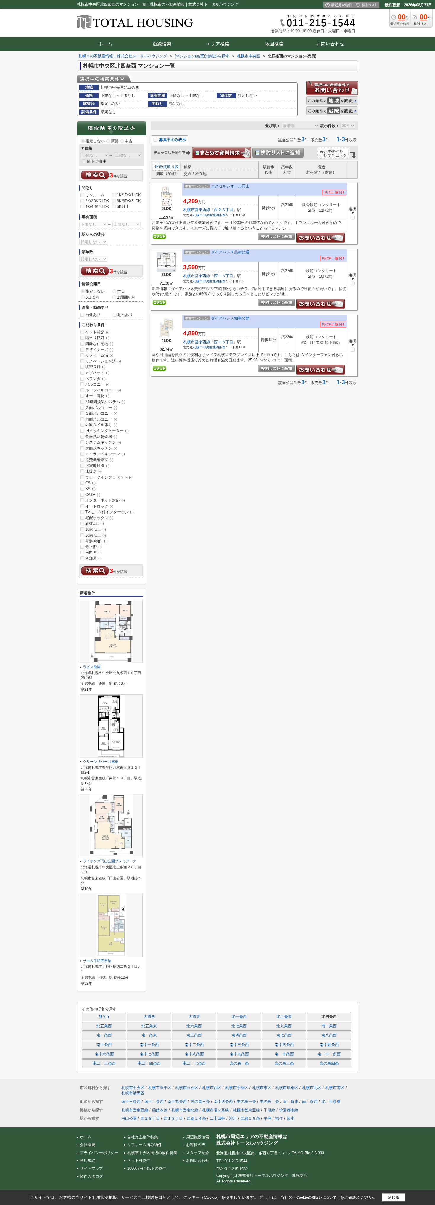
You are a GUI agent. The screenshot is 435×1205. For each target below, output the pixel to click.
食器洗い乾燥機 (101, 436)
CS (90, 483)
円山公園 (129, 1118)
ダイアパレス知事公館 (230, 318)
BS (90, 489)
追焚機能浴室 (99, 460)
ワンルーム (94, 195)
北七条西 (239, 1026)
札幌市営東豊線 (246, 1110)
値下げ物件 (96, 161)
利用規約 (87, 1160)
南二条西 (104, 1035)
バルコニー (97, 384)
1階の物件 (96, 541)
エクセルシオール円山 (230, 186)
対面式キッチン (101, 448)
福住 (279, 1118)
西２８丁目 (223, 210)
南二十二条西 (329, 1054)
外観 (158, 166)
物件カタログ (91, 1176)
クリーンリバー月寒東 (100, 762)
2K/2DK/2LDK (97, 201)
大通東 (194, 1017)
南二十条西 (284, 1054)
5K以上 (123, 206)
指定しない (95, 141)
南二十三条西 (104, 1063)
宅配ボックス (99, 518)
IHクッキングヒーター (107, 431)
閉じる (393, 1197)
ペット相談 (97, 332)
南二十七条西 (194, 1063)
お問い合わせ (197, 1160)
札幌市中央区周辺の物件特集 (152, 1153)
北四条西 (218, 215)
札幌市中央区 (202, 215)
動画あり (125, 314)
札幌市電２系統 (215, 1110)
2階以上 (94, 523)
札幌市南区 (334, 1087)
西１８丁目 (223, 276)
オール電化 (97, 396)
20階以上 (95, 535)
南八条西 (329, 1035)
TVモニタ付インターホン (109, 512)
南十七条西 (149, 1054)
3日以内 (92, 297)
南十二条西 (194, 1045)
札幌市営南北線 (184, 1110)
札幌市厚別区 (286, 1087)
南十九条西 (239, 1054)
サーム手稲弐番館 (97, 961)
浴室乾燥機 (97, 465)
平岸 (267, 1118)
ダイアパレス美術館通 (230, 252)
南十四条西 (284, 1045)
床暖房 (93, 471)
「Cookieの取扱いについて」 (316, 1198)
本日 (121, 291)
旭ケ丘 (104, 1017)
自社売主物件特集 (142, 1137)
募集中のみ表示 (172, 139)
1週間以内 (126, 297)
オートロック (99, 506)
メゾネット (97, 372)
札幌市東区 (261, 1087)
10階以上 (95, 529)
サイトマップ (91, 1168)
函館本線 (159, 1110)
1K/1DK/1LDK (129, 195)
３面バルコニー (101, 413)
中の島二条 (269, 1101)
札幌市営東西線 (196, 210)
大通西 (149, 1017)
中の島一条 (246, 1101)
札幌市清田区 (132, 1093)
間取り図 (171, 166)
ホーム (85, 1137)
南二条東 (149, 1035)
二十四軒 (217, 1118)
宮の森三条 (284, 1063)
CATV (92, 494)
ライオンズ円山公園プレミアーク (109, 861)
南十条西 (104, 1045)
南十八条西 (194, 1054)
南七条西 (284, 1035)
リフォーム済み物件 (144, 1145)
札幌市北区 (311, 1087)
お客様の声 (195, 1145)
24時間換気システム (105, 401)
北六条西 (194, 1026)
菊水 (290, 1118)
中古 (129, 141)
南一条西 (329, 1026)
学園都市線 (288, 1110)
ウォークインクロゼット (109, 477)
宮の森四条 (329, 1063)
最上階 (93, 547)
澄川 (233, 1118)
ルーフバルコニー (103, 390)
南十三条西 (239, 1045)
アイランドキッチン (105, 454)
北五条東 (149, 1026)
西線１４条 (196, 1118)
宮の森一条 (239, 1063)
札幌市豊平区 (159, 1087)
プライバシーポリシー (99, 1153)
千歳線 (269, 1110)
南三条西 (194, 1035)
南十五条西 (329, 1045)
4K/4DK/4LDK (97, 206)
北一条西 (239, 1017)
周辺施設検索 (197, 1137)
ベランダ (95, 378)
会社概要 (87, 1145)
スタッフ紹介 (197, 1153)
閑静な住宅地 (99, 343)
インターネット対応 (105, 500)
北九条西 (284, 1026)
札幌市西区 (211, 1087)
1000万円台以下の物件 (146, 1168)
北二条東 (284, 1017)
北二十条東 (331, 1101)
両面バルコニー (101, 419)
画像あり (93, 314)
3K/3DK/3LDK (129, 201)
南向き (93, 552)
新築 (115, 141)
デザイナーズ (99, 349)
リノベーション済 (103, 361)
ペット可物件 (138, 1160)
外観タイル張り (101, 425)
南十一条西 (149, 1045)
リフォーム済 (99, 355)
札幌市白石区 (186, 1087)
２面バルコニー (101, 407)
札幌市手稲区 (236, 1087)
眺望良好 (95, 367)
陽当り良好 (97, 338)
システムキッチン (103, 442)
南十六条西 (104, 1054)
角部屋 (93, 558)
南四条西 (239, 1035)
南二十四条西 (149, 1063)
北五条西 (104, 1026)
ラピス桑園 (92, 667)
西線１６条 (250, 1118)
